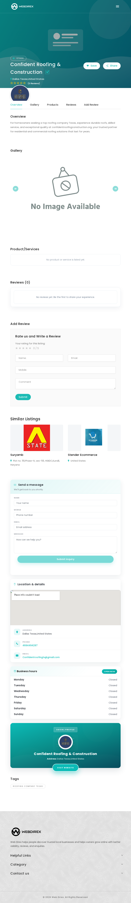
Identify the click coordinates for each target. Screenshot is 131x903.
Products (52, 105)
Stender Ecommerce (82, 455)
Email (16, 522)
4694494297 (30, 645)
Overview (16, 105)
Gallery (34, 105)
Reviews (71, 105)
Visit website (65, 767)
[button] (18, 189)
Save (93, 65)
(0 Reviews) (34, 83)
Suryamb (16, 455)
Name (16, 497)
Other (20, 58)
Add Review (91, 105)
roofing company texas (28, 786)
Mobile (17, 509)
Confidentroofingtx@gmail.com (41, 657)
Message (18, 534)
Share (113, 65)
